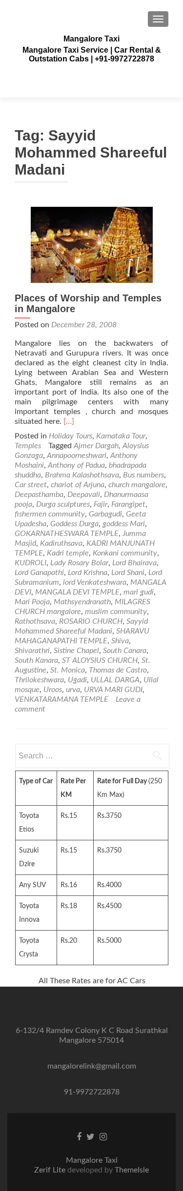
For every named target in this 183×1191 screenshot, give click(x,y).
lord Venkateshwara (94, 582)
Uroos (52, 690)
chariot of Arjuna (77, 485)
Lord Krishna (87, 572)
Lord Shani (127, 572)
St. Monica (67, 670)
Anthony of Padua (76, 465)
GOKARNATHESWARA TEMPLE (67, 533)
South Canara (124, 651)
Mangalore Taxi (91, 39)
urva (73, 690)
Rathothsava (35, 621)
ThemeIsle (132, 1170)
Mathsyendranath (82, 602)
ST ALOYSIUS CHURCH (100, 660)
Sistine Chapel (76, 651)
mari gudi (138, 592)
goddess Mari (123, 524)
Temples (28, 446)
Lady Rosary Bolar (79, 563)
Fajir (100, 504)
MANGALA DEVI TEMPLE (77, 592)
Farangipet (128, 504)
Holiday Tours (70, 436)
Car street (31, 485)
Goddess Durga (74, 524)
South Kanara (36, 660)
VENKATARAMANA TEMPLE (61, 699)
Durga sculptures (63, 504)
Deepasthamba (39, 494)
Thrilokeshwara (39, 680)
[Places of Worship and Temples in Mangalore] (92, 244)
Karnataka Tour (120, 436)
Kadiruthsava (61, 543)
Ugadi (77, 680)
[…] (68, 421)
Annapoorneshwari (76, 455)
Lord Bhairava (134, 563)
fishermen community (50, 514)
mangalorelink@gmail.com (91, 1066)
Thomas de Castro (118, 670)
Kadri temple (68, 553)
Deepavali (83, 494)
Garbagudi (105, 514)
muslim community (116, 611)
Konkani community (125, 553)
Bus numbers (143, 475)
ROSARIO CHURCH (90, 621)
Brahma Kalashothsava (82, 475)
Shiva (120, 641)
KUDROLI (30, 563)
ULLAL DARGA (115, 680)
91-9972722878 (92, 1092)
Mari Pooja (32, 602)
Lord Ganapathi (39, 572)
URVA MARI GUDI (113, 690)
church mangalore (136, 485)
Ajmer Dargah (96, 446)
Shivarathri (32, 651)
